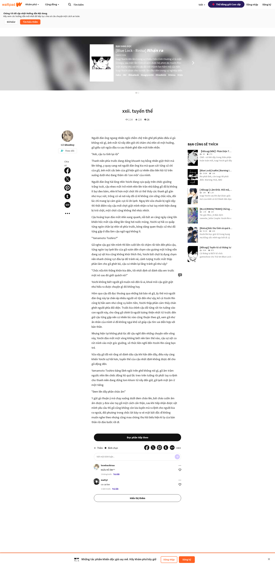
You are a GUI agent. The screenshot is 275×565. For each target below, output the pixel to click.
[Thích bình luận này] (180, 470)
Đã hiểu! (11, 21)
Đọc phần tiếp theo (137, 437)
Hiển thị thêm (137, 498)
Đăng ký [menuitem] (266, 4)
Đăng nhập (169, 559)
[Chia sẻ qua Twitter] (67, 179)
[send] (177, 456)
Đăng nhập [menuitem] (252, 4)
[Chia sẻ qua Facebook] (67, 170)
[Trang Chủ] (12, 4)
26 (148, 119)
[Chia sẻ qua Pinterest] (67, 188)
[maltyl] (96, 481)
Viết (201, 4)
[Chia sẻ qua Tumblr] (67, 196)
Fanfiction (121, 55)
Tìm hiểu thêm (30, 21)
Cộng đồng (51, 4)
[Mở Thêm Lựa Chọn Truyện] (67, 213)
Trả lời (116, 474)
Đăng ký (187, 559)
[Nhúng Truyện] (67, 205)
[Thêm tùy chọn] (179, 465)
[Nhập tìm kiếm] (70, 4)
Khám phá (31, 4)
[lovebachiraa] (96, 467)
